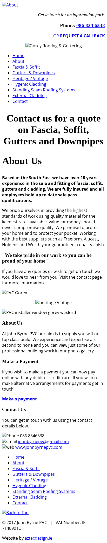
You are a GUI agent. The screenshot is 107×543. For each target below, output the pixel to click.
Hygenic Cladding (29, 84)
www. (20, 447)
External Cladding (29, 95)
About (18, 61)
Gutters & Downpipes (33, 73)
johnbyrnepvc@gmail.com (43, 441)
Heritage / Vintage (30, 78)
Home (18, 55)
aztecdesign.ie (38, 538)
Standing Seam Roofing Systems (43, 90)
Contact (20, 101)
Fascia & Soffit (26, 67)
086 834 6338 (90, 25)
